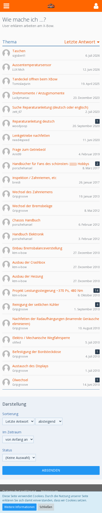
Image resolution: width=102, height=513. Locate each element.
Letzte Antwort (79, 42)
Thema (9, 42)
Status (7, 450)
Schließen (46, 507)
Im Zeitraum (11, 432)
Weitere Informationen (19, 507)
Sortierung (10, 414)
